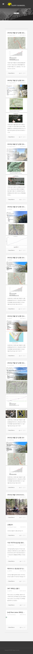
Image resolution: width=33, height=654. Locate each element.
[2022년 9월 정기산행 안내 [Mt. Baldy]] (16, 279)
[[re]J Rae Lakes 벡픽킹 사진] (16, 620)
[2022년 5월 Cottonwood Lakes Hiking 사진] (16, 506)
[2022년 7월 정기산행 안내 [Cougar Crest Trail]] (16, 392)
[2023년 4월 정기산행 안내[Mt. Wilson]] (16, 229)
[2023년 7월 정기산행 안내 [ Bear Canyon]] (16, 103)
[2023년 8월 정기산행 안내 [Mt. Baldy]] (16, 48)
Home (14, 15)
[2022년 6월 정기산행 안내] (16, 458)
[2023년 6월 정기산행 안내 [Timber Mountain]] (16, 166)
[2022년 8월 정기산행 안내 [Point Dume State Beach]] (16, 331)
